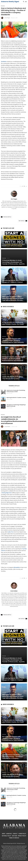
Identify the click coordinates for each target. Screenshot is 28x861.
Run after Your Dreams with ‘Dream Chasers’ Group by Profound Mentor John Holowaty (13, 340)
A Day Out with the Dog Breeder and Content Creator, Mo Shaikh (13, 323)
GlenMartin (4, 61)
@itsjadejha (17, 567)
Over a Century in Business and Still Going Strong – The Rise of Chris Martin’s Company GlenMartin (12, 756)
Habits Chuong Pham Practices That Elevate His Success (12, 378)
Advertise (9, 833)
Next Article (22, 220)
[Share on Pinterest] (24, 186)
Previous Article (7, 216)
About (3, 833)
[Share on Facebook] (20, 186)
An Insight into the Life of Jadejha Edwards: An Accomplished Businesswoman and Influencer (13, 358)
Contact (15, 833)
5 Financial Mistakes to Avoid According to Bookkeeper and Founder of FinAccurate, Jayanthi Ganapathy (13, 262)
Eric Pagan (7, 17)
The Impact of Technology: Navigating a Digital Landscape (16, 405)
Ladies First (10, 532)
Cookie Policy (22, 833)
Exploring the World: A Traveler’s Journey (16, 397)
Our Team (14, 835)
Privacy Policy (22, 835)
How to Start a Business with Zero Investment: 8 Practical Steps (13, 245)
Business (3, 5)
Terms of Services (14, 838)
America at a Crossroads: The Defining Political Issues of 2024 (16, 391)
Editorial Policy (6, 835)
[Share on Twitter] (22, 186)
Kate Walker (7, 426)
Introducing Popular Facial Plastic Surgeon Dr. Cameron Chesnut (13, 281)
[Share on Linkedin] (26, 186)
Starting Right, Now (7, 492)
